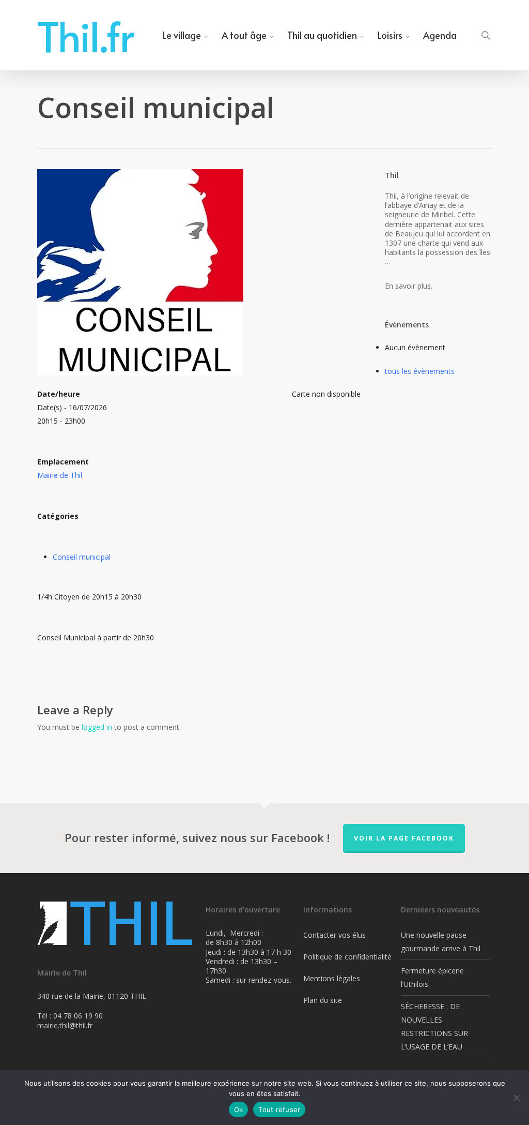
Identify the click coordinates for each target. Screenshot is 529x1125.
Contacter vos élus (334, 935)
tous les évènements (420, 371)
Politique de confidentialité (347, 957)
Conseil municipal (82, 557)
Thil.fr (85, 35)
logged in (97, 727)
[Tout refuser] (516, 1097)
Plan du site (322, 1000)
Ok (238, 1109)
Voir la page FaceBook (404, 838)
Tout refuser (279, 1109)
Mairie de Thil (59, 475)
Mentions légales (331, 978)
